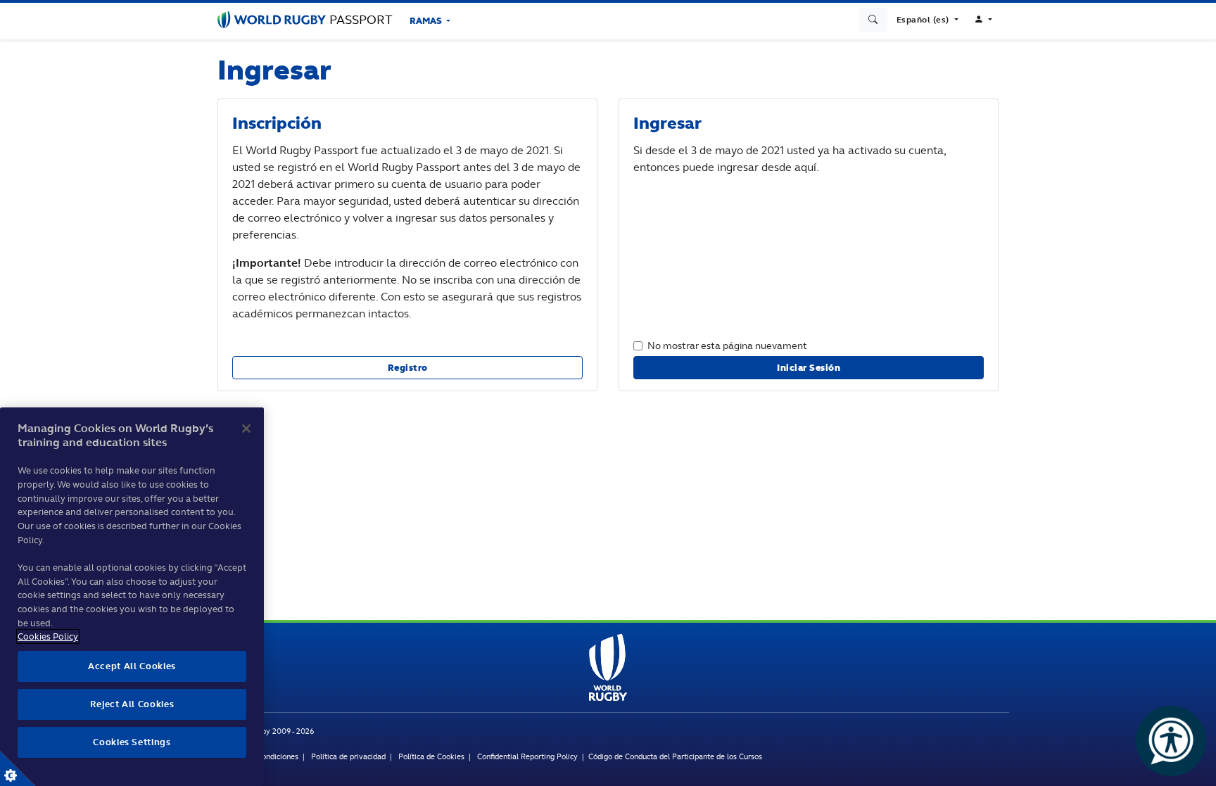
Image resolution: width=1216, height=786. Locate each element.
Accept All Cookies (132, 666)
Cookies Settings (17, 768)
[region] (132, 596)
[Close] (246, 428)
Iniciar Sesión (808, 368)
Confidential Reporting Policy (528, 756)
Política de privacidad (348, 756)
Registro (408, 368)
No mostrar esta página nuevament (727, 345)
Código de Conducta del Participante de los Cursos (675, 756)
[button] (927, 19)
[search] (873, 20)
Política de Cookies (431, 756)
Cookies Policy (48, 636)
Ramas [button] (427, 21)
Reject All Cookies (132, 704)
